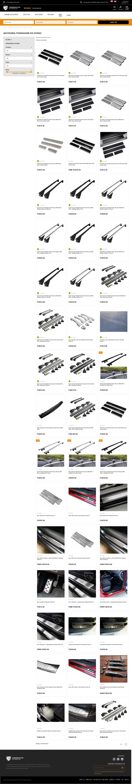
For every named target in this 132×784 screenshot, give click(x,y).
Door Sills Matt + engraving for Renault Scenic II (81, 602)
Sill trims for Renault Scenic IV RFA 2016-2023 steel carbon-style (113, 428)
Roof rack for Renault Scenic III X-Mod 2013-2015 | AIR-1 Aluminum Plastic (50, 340)
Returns (118, 780)
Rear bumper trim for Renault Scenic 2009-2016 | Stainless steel (50, 687)
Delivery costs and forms (100, 780)
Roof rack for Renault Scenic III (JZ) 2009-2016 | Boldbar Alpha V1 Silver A (112, 208)
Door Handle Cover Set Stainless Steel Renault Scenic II (81, 340)
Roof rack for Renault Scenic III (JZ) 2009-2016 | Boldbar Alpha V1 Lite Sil (112, 252)
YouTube (118, 759)
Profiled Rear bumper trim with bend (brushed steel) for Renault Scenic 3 (81, 731)
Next (126, 744)
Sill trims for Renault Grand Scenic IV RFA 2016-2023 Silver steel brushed (113, 76)
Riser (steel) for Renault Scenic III (45, 602)
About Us (82, 780)
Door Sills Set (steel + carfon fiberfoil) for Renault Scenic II (50, 558)
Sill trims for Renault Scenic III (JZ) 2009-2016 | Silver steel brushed (112, 120)
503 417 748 (104, 2)
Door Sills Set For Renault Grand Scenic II (79, 558)
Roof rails (60, 15)
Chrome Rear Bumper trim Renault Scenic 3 (111, 644)
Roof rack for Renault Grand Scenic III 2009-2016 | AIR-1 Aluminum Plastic (113, 296)
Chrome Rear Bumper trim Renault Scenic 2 (80, 644)
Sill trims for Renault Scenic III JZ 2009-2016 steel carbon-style (81, 164)
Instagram (122, 759)
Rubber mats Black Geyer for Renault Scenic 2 (49, 731)
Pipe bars (51, 14)
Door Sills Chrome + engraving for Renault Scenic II (113, 602)
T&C (122, 780)
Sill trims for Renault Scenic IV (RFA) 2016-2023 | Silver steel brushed (81, 76)
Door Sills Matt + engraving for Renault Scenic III (50, 644)
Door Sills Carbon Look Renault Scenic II (79, 515)
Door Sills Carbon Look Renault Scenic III (79, 687)
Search (112, 22)
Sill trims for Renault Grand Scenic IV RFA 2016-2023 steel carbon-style (50, 76)
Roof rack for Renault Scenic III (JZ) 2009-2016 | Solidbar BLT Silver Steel (81, 472)
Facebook (114, 759)
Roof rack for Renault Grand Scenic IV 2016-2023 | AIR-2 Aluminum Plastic (82, 384)
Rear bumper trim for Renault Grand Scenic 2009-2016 (50, 428)
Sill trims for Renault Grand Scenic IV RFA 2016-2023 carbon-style (113, 164)
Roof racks (39, 14)
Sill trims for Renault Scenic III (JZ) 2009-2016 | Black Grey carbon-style (49, 120)
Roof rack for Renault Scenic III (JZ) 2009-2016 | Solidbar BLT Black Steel (112, 384)
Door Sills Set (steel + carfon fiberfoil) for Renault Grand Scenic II (113, 558)
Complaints (89, 780)
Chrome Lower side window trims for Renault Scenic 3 (112, 340)
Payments (111, 780)
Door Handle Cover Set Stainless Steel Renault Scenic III (112, 687)
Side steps (26, 14)
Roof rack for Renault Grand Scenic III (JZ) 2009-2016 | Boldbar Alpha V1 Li (81, 252)
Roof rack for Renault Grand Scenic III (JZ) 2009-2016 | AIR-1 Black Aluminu (81, 428)
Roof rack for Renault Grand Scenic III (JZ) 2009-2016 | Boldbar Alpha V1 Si (49, 252)
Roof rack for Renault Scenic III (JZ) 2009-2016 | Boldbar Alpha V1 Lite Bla (49, 296)
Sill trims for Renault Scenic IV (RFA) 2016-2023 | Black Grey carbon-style (81, 120)
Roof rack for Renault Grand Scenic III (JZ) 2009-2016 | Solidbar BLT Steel (49, 472)
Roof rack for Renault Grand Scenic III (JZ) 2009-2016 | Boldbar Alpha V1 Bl (81, 208)
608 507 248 (95, 2)
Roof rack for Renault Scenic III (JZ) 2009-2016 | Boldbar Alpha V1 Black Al (49, 208)
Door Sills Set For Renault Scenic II (46, 515)
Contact (127, 780)
